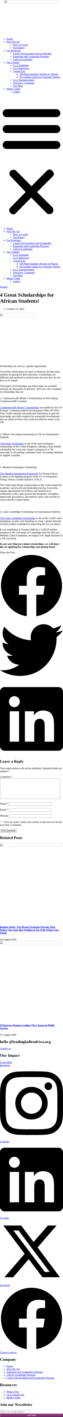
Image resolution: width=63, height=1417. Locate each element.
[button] (31, 160)
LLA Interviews (21, 68)
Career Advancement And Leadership (32, 53)
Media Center (13, 88)
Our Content (12, 62)
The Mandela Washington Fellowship (19, 473)
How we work (20, 44)
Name (4, 803)
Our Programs (13, 50)
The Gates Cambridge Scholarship (17, 518)
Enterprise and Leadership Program (31, 56)
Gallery (17, 91)
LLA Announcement (23, 80)
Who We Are (13, 41)
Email (4, 809)
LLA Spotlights (21, 65)
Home (9, 39)
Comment (6, 776)
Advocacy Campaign (24, 83)
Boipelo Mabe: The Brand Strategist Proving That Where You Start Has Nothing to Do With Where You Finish (29, 930)
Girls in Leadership (22, 59)
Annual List (19, 71)
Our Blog (18, 86)
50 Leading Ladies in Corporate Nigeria (39, 77)
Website (4, 815)
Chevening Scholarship (12, 443)
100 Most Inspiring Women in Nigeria (38, 74)
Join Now (31, 1415)
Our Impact (19, 47)
